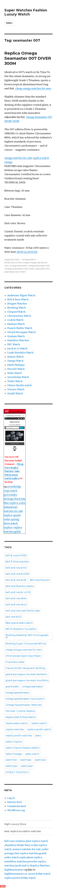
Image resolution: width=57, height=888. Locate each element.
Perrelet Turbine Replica (20, 711)
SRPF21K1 (40, 760)
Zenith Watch (15, 393)
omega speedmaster (18, 692)
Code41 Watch (15, 319)
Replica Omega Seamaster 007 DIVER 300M (27, 58)
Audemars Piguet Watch (21, 295)
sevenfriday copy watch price (12, 490)
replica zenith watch (39, 729)
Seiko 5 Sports (14, 741)
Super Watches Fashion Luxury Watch (25, 12)
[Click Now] (15, 433)
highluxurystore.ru (15, 873)
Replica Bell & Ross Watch (21, 717)
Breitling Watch (16, 307)
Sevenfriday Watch (18, 377)
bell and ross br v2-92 (18, 592)
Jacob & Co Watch (17, 348)
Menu (9, 23)
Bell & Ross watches (17, 561)
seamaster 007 (42, 268)
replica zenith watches (19, 735)
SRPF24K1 (27, 766)
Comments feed (16, 806)
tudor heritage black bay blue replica (14, 498)
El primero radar (15, 662)
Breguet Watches (17, 303)
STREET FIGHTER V (17, 772)
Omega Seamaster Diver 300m (19, 268)
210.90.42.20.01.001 (27, 251)
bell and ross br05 (16, 580)
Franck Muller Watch (19, 328)
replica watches (15, 729)
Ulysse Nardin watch (19, 385)
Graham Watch (16, 336)
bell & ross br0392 (16, 555)
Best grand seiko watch (19, 623)
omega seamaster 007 (39, 265)
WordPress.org (16, 810)
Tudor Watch (15, 381)
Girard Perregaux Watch (21, 332)
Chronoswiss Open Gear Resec (23, 656)
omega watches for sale (18, 157)
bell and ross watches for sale (23, 610)
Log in (11, 798)
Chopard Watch (16, 311)
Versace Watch (15, 389)
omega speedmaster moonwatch (25, 698)
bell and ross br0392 (18, 573)
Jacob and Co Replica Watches (32, 865)
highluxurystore (14, 869)
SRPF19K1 (25, 760)
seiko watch (32, 754)
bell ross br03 (13, 616)
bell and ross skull (16, 604)
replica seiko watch (17, 723)
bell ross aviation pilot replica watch (26, 841)
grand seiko (12, 686)
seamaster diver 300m (15, 272)
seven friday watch (24, 877)
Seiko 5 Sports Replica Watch (22, 747)
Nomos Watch (15, 356)
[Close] (24, 411)
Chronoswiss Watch (19, 315)
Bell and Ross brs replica (20, 586)
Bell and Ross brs (40, 580)
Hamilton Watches (18, 340)
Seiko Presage (14, 754)
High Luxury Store (15, 824)
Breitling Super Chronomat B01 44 (26, 643)
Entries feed (14, 802)
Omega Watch (29, 259)
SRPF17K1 (11, 760)
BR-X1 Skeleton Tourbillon (21, 629)
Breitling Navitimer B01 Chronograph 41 (27, 636)
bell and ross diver (16, 598)
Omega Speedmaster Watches (24, 705)
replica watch (39, 723)
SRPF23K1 (11, 766)
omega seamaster (18, 265)
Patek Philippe (16, 364)
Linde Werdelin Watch (20, 352)
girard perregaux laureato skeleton (26, 674)
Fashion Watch (16, 324)
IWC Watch (13, 344)
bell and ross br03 (16, 567)
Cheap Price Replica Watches (14, 468)
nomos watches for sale (27, 849)
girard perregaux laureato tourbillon (27, 680)
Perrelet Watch (16, 368)
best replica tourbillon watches (22, 831)
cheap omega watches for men (33, 88)
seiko (38, 735)
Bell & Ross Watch (17, 299)
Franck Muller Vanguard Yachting (25, 668)
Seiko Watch (14, 373)
